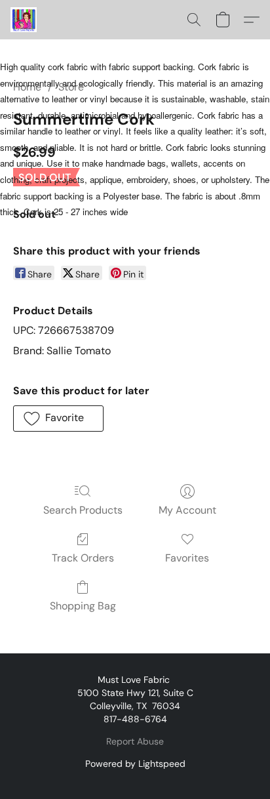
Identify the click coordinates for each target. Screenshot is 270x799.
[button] (24, 19)
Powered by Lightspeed (135, 763)
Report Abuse (135, 741)
